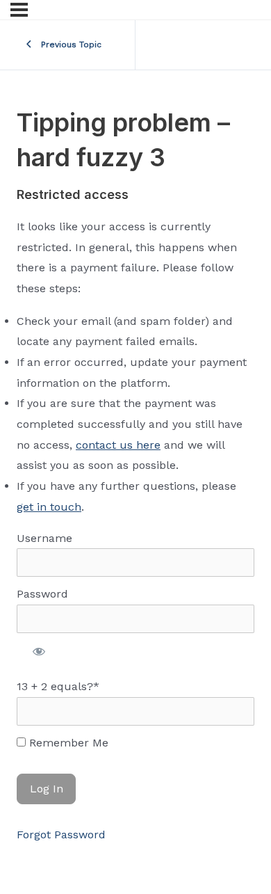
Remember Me (67, 742)
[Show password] (39, 651)
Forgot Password (61, 834)
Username (44, 538)
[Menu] (19, 9)
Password (42, 593)
